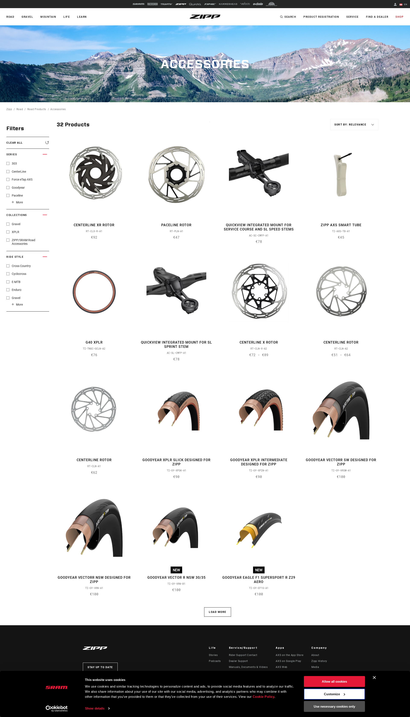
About (315, 655)
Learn (82, 16)
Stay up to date (100, 667)
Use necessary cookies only (334, 706)
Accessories (58, 109)
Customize (332, 694)
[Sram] (139, 4)
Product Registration (321, 16)
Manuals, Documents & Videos (248, 667)
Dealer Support (238, 661)
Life (66, 16)
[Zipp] (180, 4)
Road (19, 109)
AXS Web (281, 667)
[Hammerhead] (228, 4)
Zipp (9, 109)
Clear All (14, 142)
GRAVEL (27, 16)
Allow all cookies (334, 681)
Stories (213, 655)
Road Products (36, 109)
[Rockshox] (153, 4)
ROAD (10, 16)
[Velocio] (245, 4)
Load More (217, 612)
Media (315, 667)
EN (405, 4)
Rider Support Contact (243, 655)
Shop (399, 16)
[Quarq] (195, 4)
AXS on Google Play (288, 661)
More (19, 202)
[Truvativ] (166, 4)
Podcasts (215, 661)
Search (290, 16)
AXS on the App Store (289, 655)
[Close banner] (374, 677)
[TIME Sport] (210, 4)
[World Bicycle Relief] (271, 4)
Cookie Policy (264, 696)
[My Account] (395, 4)
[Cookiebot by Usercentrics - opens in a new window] (56, 708)
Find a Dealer (377, 16)
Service (352, 16)
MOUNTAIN (48, 16)
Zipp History (319, 661)
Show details (94, 708)
